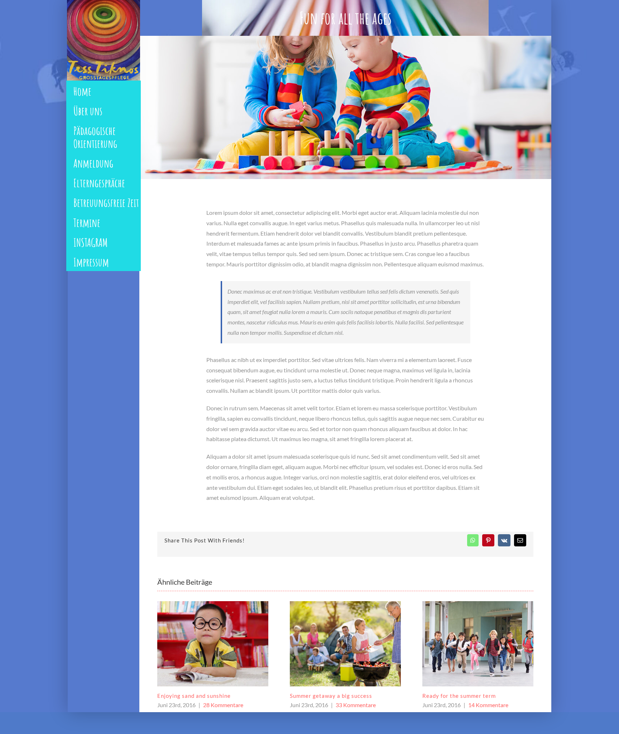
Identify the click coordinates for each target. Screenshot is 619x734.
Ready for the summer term (326, 695)
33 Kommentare (223, 704)
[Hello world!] (477, 628)
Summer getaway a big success (198, 695)
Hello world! (438, 664)
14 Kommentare (356, 704)
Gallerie (212, 643)
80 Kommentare (490, 673)
